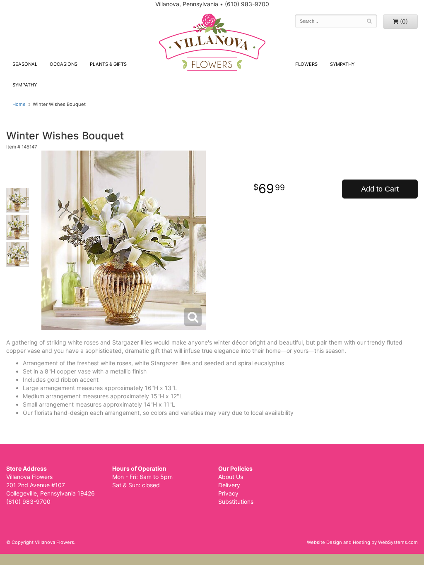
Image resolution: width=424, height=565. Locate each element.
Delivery (229, 484)
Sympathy (24, 85)
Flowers (306, 64)
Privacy (228, 493)
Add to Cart (380, 189)
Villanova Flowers (212, 42)
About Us (230, 476)
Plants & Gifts (108, 64)
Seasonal (24, 64)
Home (19, 104)
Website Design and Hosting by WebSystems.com (362, 542)
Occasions (63, 64)
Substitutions (235, 501)
